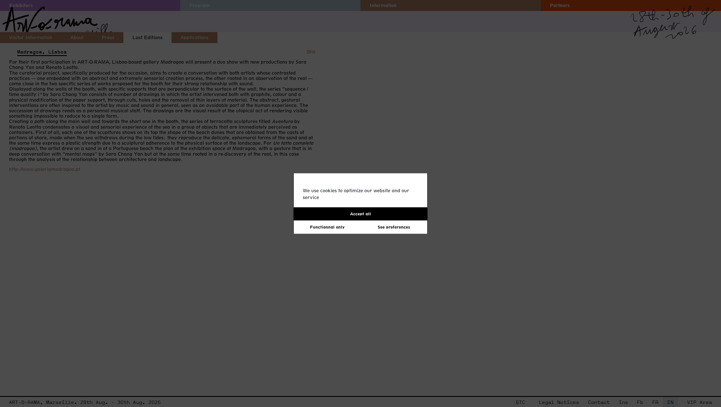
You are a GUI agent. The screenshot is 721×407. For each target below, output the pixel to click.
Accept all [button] (360, 213)
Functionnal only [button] (327, 227)
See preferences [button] (394, 227)
